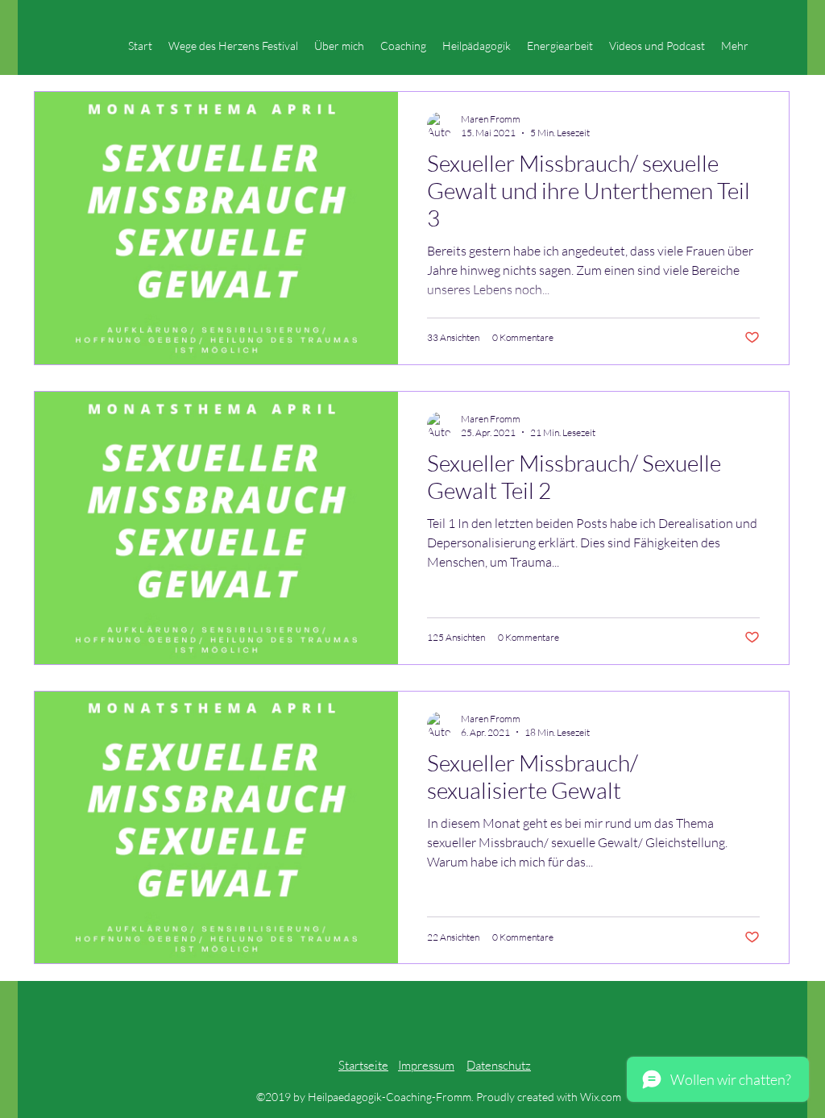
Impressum (426, 1065)
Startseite (363, 1065)
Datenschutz (498, 1065)
